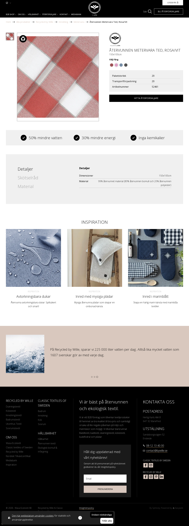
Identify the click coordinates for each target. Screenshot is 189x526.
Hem (8, 21)
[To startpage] (94, 9)
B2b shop (10, 14)
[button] (92, 377)
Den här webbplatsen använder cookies (33, 515)
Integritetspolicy (86, 508)
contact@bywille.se (156, 450)
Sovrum (42, 424)
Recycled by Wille (44, 21)
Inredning (63, 21)
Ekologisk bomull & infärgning (47, 449)
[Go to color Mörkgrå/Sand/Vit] (125, 65)
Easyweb (179, 508)
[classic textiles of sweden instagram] (151, 465)
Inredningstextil (14, 415)
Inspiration (33, 291)
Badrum (42, 411)
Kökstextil (11, 410)
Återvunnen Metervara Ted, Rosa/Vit (108, 21)
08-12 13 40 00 (155, 445)
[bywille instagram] (151, 477)
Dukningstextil (13, 406)
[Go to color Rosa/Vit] (116, 65)
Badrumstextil (13, 419)
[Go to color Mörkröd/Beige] (111, 65)
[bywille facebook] (145, 477)
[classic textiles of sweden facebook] (145, 465)
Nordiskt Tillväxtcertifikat (18, 456)
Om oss (21, 14)
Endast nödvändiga (102, 514)
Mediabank (76, 14)
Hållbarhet (33, 14)
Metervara (79, 21)
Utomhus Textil (13, 423)
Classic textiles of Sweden (19, 447)
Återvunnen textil (47, 443)
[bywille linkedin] (161, 477)
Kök (40, 419)
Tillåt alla (107, 520)
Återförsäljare (49, 14)
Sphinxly (156, 508)
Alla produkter (23, 21)
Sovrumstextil (13, 428)
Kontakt (64, 14)
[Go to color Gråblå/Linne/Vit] (121, 65)
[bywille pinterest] (156, 477)
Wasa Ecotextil (13, 443)
